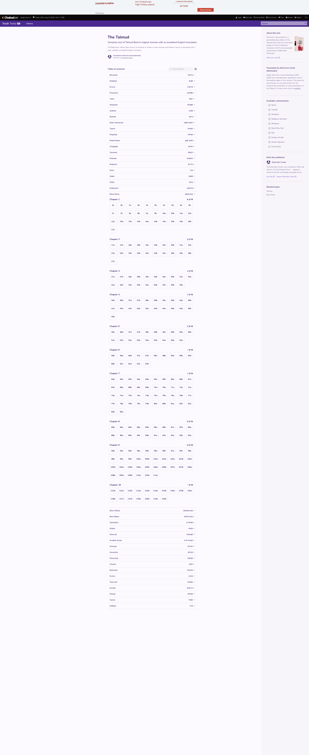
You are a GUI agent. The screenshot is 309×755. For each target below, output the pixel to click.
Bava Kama (271, 195)
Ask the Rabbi (259, 17)
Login (239, 17)
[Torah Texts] (11, 24)
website (297, 88)
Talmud (269, 191)
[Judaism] (10, 17)
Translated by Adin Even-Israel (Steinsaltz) (127, 56)
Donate (290, 17)
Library (29, 23)
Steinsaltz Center (127, 58)
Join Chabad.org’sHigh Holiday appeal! (145, 3)
